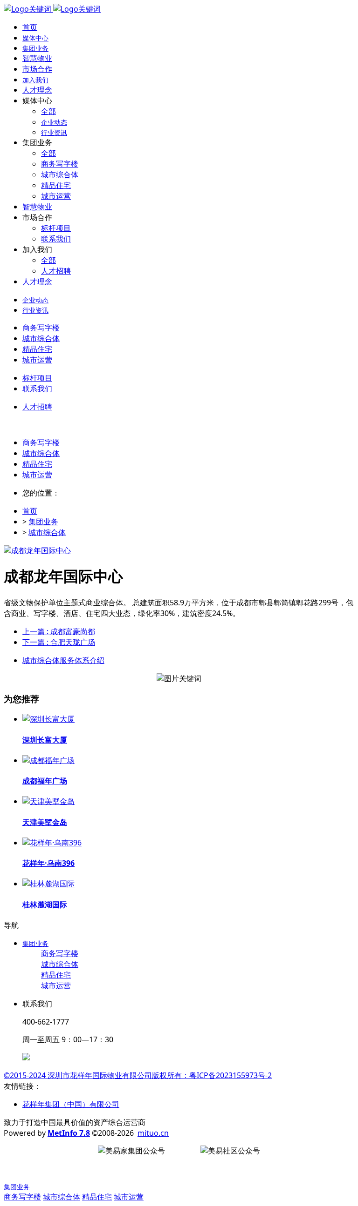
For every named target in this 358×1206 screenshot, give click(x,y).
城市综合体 (41, 453)
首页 (29, 27)
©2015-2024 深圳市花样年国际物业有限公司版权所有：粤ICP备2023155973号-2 (138, 1075)
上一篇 (58, 631)
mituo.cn (153, 1133)
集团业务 (43, 521)
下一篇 (58, 642)
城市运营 (37, 474)
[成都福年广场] (48, 760)
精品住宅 (37, 464)
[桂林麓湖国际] (48, 883)
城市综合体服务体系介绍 (63, 660)
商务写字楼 (41, 442)
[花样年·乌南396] (52, 843)
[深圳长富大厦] (48, 719)
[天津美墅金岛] (48, 801)
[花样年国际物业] (52, 9)
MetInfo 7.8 (69, 1133)
